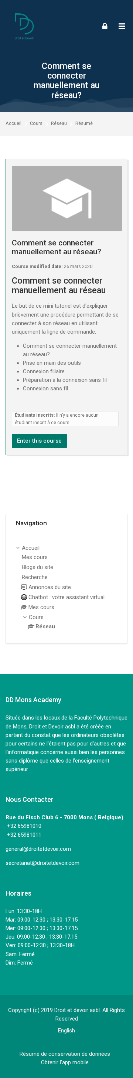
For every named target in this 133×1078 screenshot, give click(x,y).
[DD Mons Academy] (24, 25)
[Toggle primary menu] (121, 26)
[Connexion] (105, 25)
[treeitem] (66, 588)
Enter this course (39, 440)
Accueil (13, 123)
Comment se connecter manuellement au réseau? (66, 80)
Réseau (59, 123)
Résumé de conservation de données (65, 1054)
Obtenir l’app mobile (65, 1062)
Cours (36, 123)
